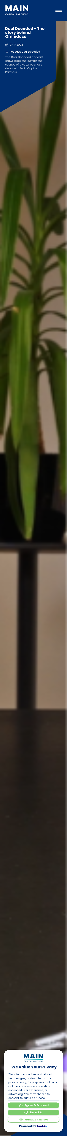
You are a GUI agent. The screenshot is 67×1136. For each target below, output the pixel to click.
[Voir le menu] (59, 10)
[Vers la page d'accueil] (16, 10)
